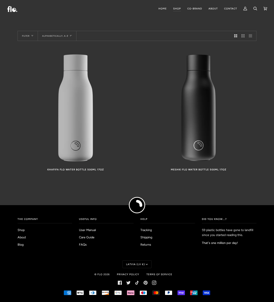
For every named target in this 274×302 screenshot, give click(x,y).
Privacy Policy (128, 274)
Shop (21, 230)
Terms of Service (159, 274)
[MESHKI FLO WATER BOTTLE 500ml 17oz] (198, 106)
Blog (21, 244)
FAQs (83, 244)
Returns (145, 244)
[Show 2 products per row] (235, 36)
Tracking (146, 230)
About (22, 237)
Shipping (146, 237)
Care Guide (86, 237)
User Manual (87, 230)
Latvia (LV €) (135, 264)
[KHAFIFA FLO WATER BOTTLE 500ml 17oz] (76, 106)
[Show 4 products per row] (251, 36)
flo (100, 274)
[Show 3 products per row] (243, 36)
